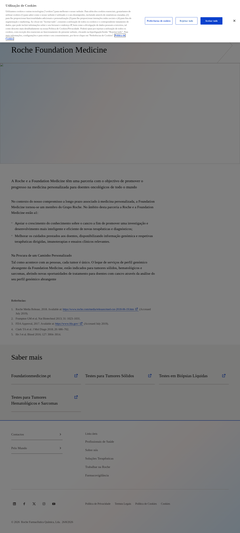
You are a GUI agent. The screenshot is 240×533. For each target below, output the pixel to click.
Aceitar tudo (211, 21)
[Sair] (234, 21)
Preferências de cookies (159, 21)
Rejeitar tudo (186, 21)
